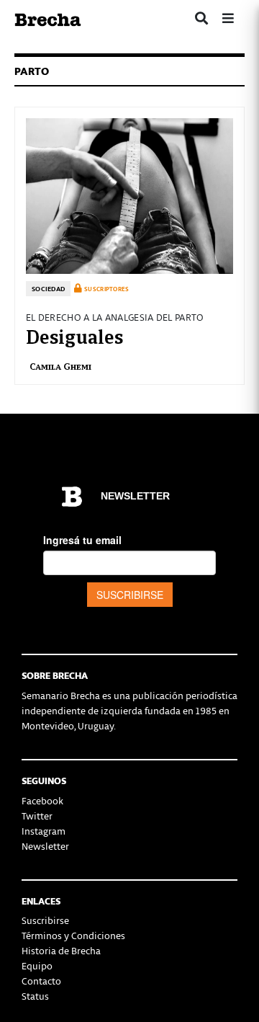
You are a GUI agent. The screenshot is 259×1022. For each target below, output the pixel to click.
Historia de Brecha (61, 950)
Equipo (37, 965)
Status (35, 996)
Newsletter (45, 846)
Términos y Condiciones (73, 935)
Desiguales (74, 335)
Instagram (43, 830)
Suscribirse (45, 920)
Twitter (37, 815)
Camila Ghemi (60, 366)
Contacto (41, 980)
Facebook (42, 800)
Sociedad (48, 288)
